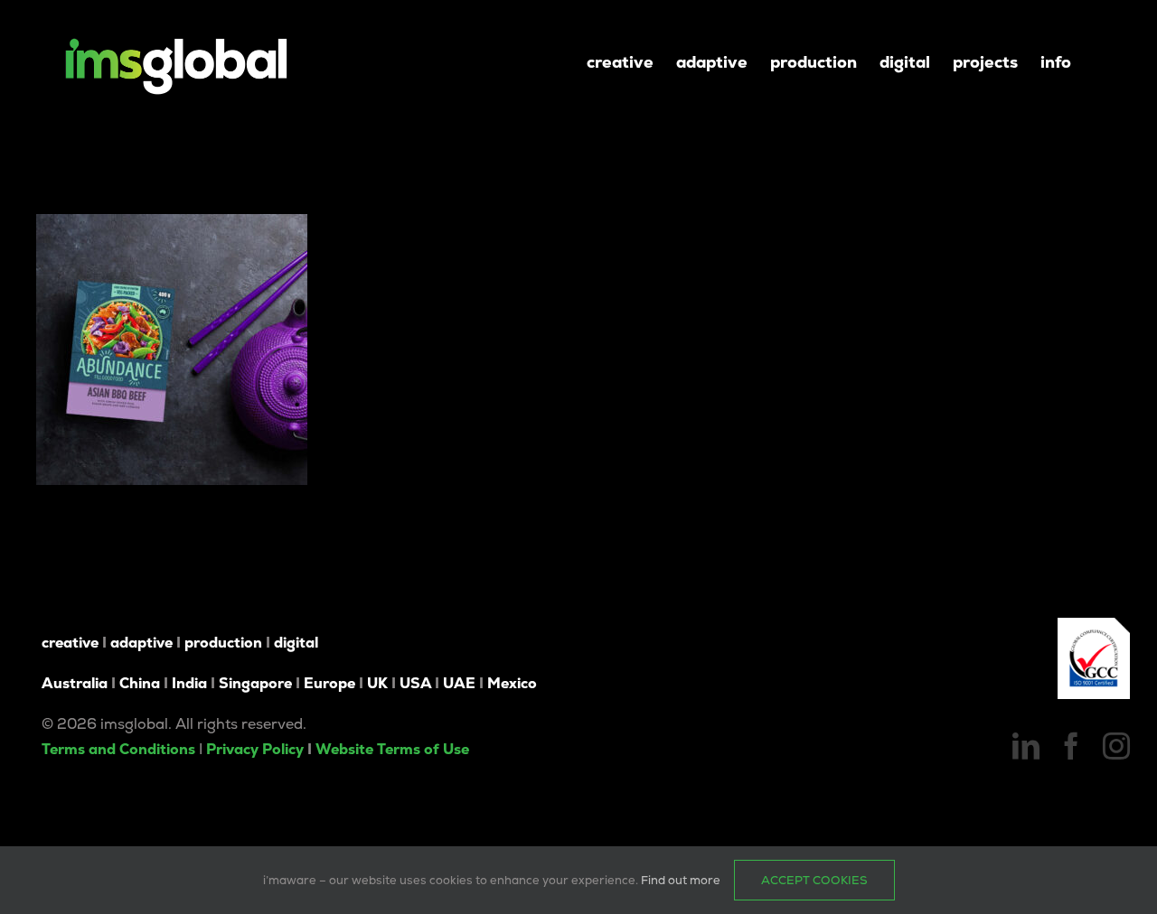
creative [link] (70, 642)
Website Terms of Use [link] (392, 749)
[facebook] (1071, 746)
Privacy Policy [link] (255, 749)
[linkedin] (1025, 746)
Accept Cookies (814, 880)
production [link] (223, 642)
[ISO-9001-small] (1094, 624)
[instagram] (1116, 746)
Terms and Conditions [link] (118, 749)
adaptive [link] (141, 642)
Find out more (680, 880)
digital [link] (296, 642)
